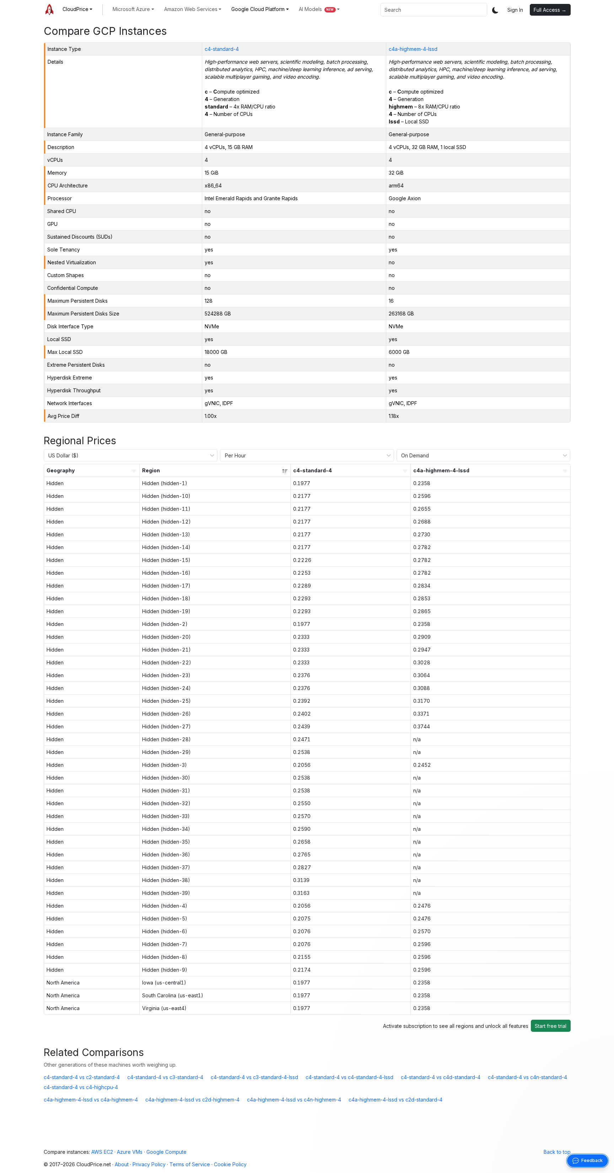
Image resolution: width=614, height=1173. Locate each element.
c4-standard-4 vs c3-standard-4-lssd (254, 1077)
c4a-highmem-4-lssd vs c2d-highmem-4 (192, 1100)
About (122, 1164)
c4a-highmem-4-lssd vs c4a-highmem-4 (91, 1100)
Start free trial (550, 1026)
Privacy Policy (149, 1164)
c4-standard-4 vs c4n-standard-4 (527, 1077)
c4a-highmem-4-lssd (413, 49)
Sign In (515, 10)
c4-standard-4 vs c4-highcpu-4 (81, 1087)
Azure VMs (129, 1152)
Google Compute (166, 1152)
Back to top (557, 1152)
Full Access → (550, 10)
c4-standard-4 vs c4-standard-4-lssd (349, 1077)
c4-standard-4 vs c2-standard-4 (82, 1077)
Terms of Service (189, 1164)
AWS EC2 (102, 1152)
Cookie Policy (230, 1164)
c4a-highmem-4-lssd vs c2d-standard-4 (395, 1100)
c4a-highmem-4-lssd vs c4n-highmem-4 (294, 1100)
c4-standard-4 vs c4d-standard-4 (440, 1077)
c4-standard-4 (222, 49)
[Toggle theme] (495, 10)
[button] (77, 9)
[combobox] (434, 9)
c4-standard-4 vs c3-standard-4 (165, 1077)
